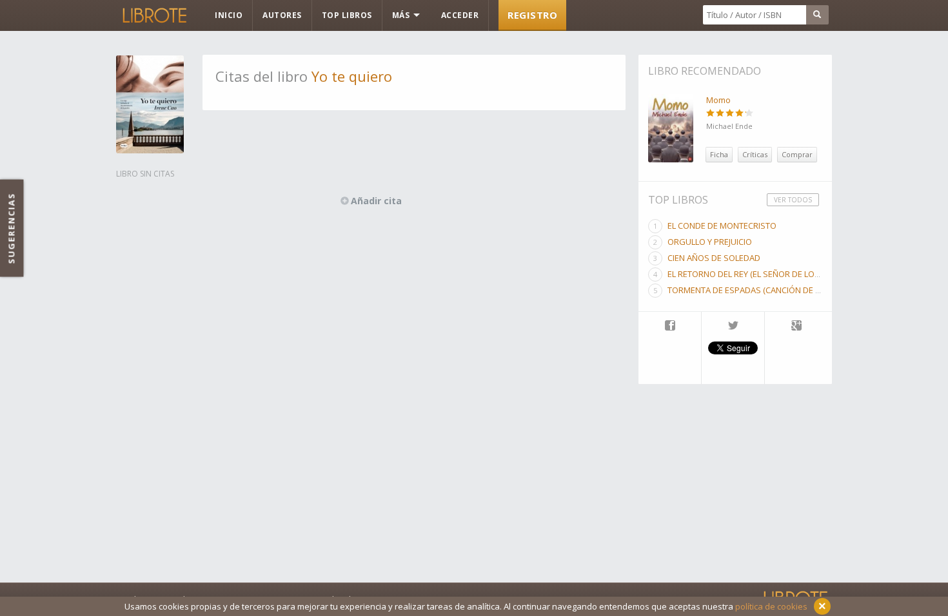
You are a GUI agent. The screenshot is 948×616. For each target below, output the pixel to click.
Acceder (460, 15)
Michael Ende (729, 126)
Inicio (228, 15)
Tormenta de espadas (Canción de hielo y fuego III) (775, 290)
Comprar (797, 154)
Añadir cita (376, 201)
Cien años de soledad (713, 258)
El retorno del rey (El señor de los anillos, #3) (768, 274)
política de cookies (771, 606)
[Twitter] (733, 327)
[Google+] (796, 327)
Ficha (719, 154)
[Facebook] (669, 327)
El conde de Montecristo (721, 225)
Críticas (754, 154)
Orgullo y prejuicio (709, 241)
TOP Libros (347, 15)
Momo (718, 100)
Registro (532, 14)
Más (402, 15)
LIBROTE (153, 15)
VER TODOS (793, 199)
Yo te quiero (351, 76)
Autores (282, 15)
